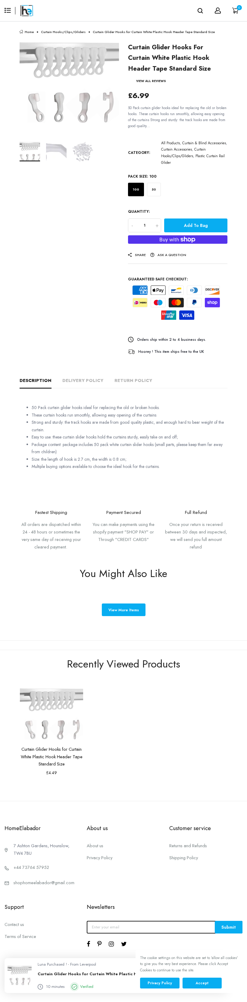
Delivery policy (82, 380)
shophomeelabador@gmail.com (44, 882)
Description (36, 380)
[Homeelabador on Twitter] (124, 944)
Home (29, 31)
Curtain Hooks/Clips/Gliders (63, 31)
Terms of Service (20, 936)
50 (154, 189)
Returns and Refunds (188, 845)
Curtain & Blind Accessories (204, 143)
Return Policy (133, 380)
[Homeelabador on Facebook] (88, 944)
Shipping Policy (183, 857)
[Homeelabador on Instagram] (111, 944)
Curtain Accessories (176, 149)
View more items (123, 610)
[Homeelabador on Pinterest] (99, 944)
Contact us (14, 924)
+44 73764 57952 (31, 867)
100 (136, 189)
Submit (228, 927)
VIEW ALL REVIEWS (151, 81)
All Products (170, 143)
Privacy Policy (99, 857)
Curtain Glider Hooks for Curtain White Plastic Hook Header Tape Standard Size (52, 756)
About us (95, 845)
